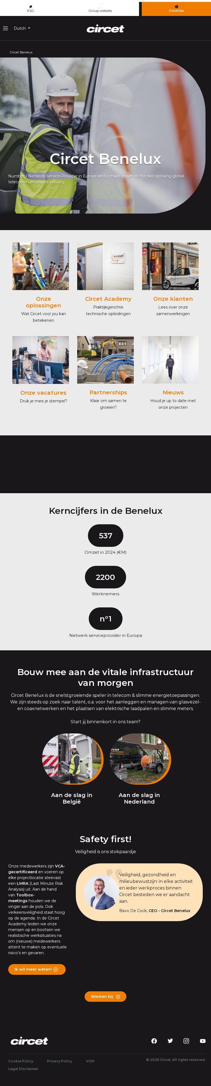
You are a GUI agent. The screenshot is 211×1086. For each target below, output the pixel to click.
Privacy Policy (59, 1061)
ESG (30, 11)
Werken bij (102, 996)
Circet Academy (108, 299)
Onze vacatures (43, 392)
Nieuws (173, 392)
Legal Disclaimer (23, 1069)
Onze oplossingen (43, 302)
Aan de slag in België (71, 798)
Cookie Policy (20, 1061)
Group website (100, 11)
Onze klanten (173, 299)
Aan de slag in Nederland (139, 798)
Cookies (176, 11)
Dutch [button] (20, 28)
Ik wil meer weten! (33, 969)
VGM (90, 1061)
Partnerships (108, 392)
